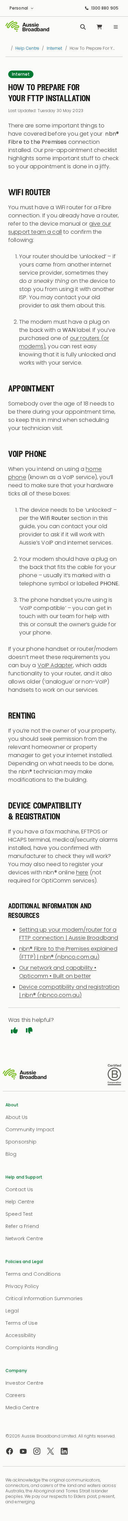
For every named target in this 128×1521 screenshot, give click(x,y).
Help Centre (19, 1201)
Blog (11, 1154)
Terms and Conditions (33, 1274)
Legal (12, 1310)
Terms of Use (21, 1323)
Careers (15, 1395)
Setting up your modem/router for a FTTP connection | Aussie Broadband (68, 934)
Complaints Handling (31, 1347)
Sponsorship (21, 1141)
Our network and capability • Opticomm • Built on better (57, 972)
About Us (16, 1117)
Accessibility (20, 1335)
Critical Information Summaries (44, 1298)
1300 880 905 (104, 8)
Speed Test (19, 1214)
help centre (27, 48)
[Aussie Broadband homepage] (27, 27)
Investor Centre (24, 1383)
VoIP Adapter (55, 665)
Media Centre (22, 1407)
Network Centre (24, 1238)
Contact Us (19, 1189)
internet (54, 48)
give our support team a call (59, 228)
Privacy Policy (22, 1286)
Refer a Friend (22, 1226)
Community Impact (29, 1129)
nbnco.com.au (77, 957)
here (82, 872)
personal (19, 8)
